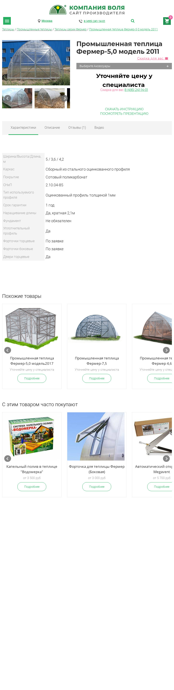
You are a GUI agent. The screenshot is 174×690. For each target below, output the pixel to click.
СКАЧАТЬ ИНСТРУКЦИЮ (124, 109)
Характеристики (23, 128)
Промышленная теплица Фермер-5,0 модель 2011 (123, 29)
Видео (99, 128)
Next (64, 98)
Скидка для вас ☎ (152, 58)
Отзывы (77, 128)
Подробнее (31, 378)
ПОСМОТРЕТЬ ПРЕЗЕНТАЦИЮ (124, 114)
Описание (52, 128)
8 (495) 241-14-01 (94, 21)
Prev (7, 98)
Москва (47, 21)
